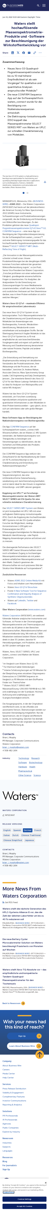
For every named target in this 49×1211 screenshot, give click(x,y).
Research (35, 758)
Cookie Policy (8, 1192)
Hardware (22, 767)
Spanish (17, 830)
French (37, 830)
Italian (7, 835)
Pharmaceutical (25, 771)
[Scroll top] (39, 1054)
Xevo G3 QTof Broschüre (26, 587)
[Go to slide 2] (27, 193)
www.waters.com (37, 609)
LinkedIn (22, 600)
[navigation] (43, 5)
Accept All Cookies (24, 1206)
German (28, 830)
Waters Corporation (12, 615)
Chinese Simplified (13, 840)
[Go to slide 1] (23, 193)
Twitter (30, 600)
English (7, 830)
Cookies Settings (24, 1199)
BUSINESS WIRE (22, 923)
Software (22, 762)
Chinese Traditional (30, 835)
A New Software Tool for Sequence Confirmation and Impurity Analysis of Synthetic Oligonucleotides (27, 594)
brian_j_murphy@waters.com (16, 747)
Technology (23, 758)
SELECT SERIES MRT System (20, 508)
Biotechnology (35, 762)
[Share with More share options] (40, 53)
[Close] (45, 1183)
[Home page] (13, 5)
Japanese (29, 840)
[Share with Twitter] (18, 53)
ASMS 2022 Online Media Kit (28, 580)
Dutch (15, 835)
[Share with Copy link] (35, 53)
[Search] (38, 5)
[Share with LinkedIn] (13, 53)
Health (32, 767)
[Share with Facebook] (24, 53)
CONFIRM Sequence (12, 231)
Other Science (24, 775)
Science (37, 775)
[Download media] (44, 181)
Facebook (12, 603)
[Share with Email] (29, 53)
